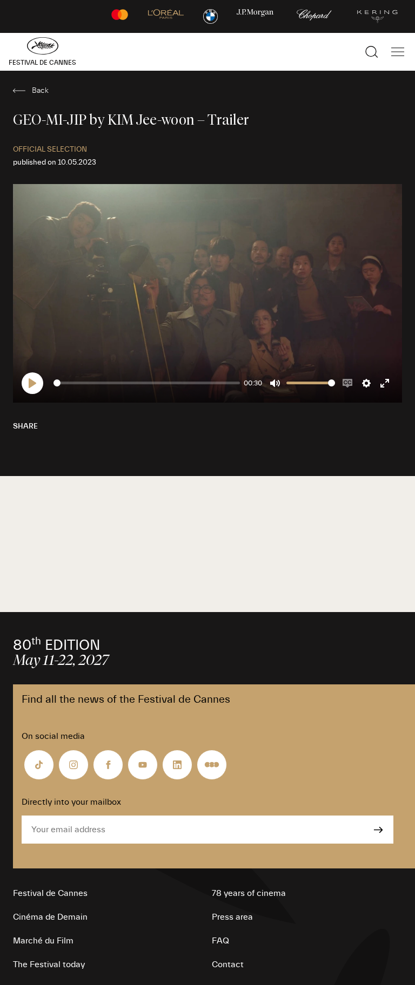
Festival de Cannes (50, 893)
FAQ (220, 941)
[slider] (146, 383)
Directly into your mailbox (71, 802)
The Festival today (49, 964)
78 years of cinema (249, 893)
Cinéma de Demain (50, 917)
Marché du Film (43, 941)
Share (25, 426)
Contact (228, 964)
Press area (232, 917)
